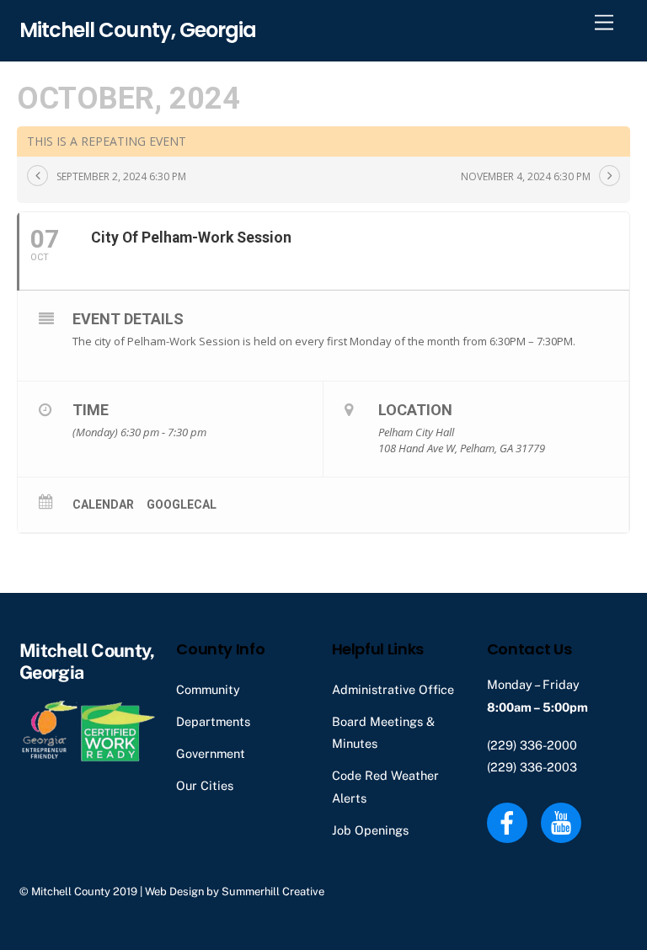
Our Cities (204, 785)
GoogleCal (182, 504)
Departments (213, 721)
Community (208, 689)
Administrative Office (393, 689)
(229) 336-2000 (532, 745)
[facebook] (510, 821)
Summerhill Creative (273, 891)
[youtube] (564, 821)
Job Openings (370, 830)
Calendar (103, 504)
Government (210, 753)
